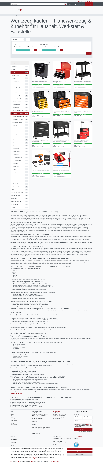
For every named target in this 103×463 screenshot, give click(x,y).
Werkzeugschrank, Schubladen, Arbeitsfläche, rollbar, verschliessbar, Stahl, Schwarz (61, 141)
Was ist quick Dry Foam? (37, 418)
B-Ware (91, 12)
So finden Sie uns (56, 412)
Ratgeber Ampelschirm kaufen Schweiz (40, 425)
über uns (12, 421)
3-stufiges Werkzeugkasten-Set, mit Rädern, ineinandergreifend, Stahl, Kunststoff (81, 141)
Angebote (30, 8)
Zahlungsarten (14, 424)
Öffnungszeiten (14, 420)
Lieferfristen (13, 418)
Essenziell (15, 461)
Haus (40, 8)
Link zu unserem (57, 418)
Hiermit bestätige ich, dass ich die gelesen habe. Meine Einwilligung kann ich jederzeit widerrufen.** (83, 425)
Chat (79, 1)
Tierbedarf (70, 8)
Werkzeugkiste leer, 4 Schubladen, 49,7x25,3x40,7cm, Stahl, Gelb (38, 111)
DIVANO (12, 438)
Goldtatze (13, 441)
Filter (89, 53)
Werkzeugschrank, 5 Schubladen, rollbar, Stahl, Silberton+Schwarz (40, 141)
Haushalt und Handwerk (27, 15)
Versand (12, 423)
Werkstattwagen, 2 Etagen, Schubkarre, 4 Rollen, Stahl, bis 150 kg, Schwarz (82, 82)
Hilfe (11, 415)
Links (12, 417)
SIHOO (12, 445)
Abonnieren (82, 429)
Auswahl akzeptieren (79, 454)
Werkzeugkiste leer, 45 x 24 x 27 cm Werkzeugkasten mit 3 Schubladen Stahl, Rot (61, 82)
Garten (35, 8)
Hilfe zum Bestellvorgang (58, 417)
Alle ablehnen (80, 451)
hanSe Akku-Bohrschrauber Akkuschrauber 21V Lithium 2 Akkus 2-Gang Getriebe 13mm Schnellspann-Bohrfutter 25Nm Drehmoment (40, 171)
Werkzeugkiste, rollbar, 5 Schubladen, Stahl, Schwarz (39, 82)
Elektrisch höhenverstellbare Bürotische (40, 414)
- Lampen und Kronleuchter (62, 438)
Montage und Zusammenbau (59, 415)
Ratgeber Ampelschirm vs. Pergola (39, 428)
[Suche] (65, 4)
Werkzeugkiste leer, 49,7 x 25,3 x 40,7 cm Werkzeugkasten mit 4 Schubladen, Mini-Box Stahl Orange (82, 111)
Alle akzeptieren (79, 449)
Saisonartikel (89, 8)
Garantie (12, 414)
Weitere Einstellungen (54, 461)
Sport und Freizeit (61, 8)
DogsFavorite (13, 442)
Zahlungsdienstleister (25, 461)
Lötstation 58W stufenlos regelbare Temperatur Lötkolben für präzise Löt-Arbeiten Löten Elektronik (61, 170)
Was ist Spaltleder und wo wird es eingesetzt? (39, 420)
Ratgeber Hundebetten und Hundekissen (41, 427)
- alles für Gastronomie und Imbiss (62, 443)
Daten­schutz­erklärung (32, 458)
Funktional (45, 461)
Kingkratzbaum (14, 439)
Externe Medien (36, 461)
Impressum (35, 457)
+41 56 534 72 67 (88, 1)
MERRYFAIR (13, 444)
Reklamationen (56, 420)
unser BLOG (34, 412)
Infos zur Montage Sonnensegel (39, 415)
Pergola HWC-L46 (36, 433)
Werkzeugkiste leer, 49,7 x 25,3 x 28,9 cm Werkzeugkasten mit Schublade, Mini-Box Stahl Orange (61, 111)
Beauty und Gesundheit (49, 8)
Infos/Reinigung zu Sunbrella (38, 417)
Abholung (13, 412)
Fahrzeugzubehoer (79, 8)
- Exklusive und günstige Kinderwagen (61, 440)
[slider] (15, 50)
